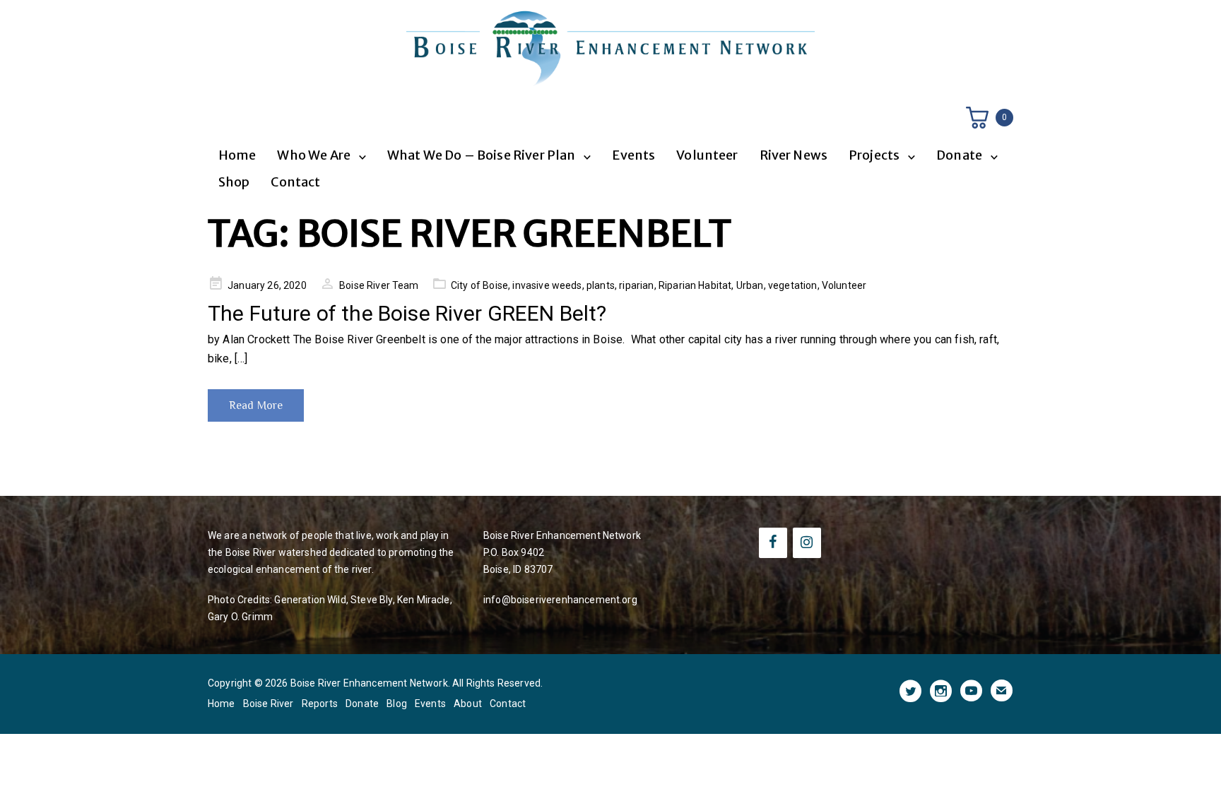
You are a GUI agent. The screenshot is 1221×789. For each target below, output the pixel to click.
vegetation (793, 285)
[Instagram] (807, 543)
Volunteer (707, 155)
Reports (320, 703)
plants (600, 285)
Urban (750, 285)
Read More (256, 405)
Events (633, 155)
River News (794, 155)
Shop (234, 182)
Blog (397, 703)
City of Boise (479, 285)
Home (237, 155)
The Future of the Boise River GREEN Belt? (407, 313)
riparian (636, 285)
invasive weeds (547, 285)
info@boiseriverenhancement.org (560, 599)
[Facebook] (773, 543)
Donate (362, 703)
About (468, 703)
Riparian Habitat (695, 285)
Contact (295, 182)
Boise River (268, 703)
